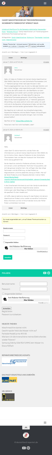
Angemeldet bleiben (11, 242)
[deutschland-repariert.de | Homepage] (4, 3)
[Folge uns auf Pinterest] (48, 272)
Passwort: (6, 235)
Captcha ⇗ (42, 251)
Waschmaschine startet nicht (14, 327)
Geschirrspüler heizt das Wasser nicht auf (19, 330)
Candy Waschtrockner (19, 37)
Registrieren (7, 311)
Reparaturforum (12, 31)
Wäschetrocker (11, 40)
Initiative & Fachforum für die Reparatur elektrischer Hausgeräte (24, 29)
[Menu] (47, 3)
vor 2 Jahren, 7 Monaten (16, 46)
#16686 (46, 62)
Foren (4, 31)
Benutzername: (8, 228)
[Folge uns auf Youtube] (44, 272)
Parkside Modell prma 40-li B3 (14, 333)
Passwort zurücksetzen (11, 314)
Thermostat (39, 37)
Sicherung (30, 37)
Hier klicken (28, 249)
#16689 (46, 130)
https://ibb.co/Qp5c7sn (24, 121)
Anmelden (8, 257)
